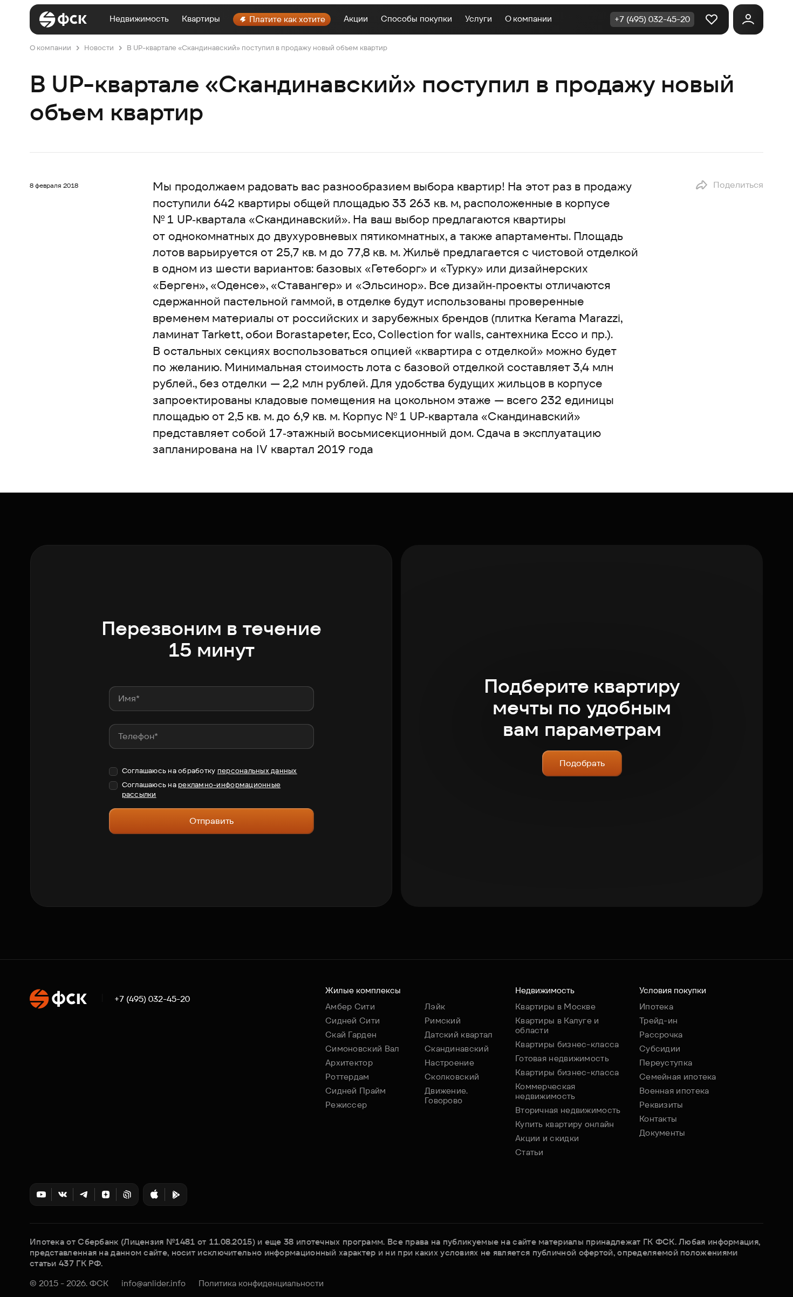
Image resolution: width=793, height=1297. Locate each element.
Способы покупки (416, 18)
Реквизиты (661, 1105)
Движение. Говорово (446, 1095)
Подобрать (582, 763)
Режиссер (346, 1105)
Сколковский (452, 1076)
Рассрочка (661, 1034)
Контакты (658, 1119)
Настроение (449, 1062)
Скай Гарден (351, 1034)
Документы (662, 1133)
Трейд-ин (658, 1020)
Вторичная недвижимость (568, 1110)
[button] (729, 185)
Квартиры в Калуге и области (557, 1025)
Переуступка (665, 1062)
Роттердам (347, 1076)
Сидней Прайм (355, 1091)
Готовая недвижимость (562, 1058)
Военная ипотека (674, 1091)
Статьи (529, 1152)
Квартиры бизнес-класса (567, 1044)
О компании (528, 18)
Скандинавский (457, 1048)
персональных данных (257, 770)
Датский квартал (459, 1034)
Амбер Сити (350, 1006)
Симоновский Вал (362, 1048)
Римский (443, 1020)
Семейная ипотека (677, 1076)
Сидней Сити (352, 1020)
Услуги (478, 18)
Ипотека (656, 1006)
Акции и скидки (547, 1138)
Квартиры (201, 18)
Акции (356, 18)
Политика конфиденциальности (261, 1283)
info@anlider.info (153, 1283)
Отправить (211, 821)
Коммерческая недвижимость (545, 1091)
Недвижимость (139, 18)
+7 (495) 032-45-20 (152, 999)
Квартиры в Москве (555, 1006)
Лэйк (435, 1006)
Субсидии (659, 1048)
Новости (99, 47)
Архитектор (349, 1062)
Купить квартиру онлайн (564, 1124)
